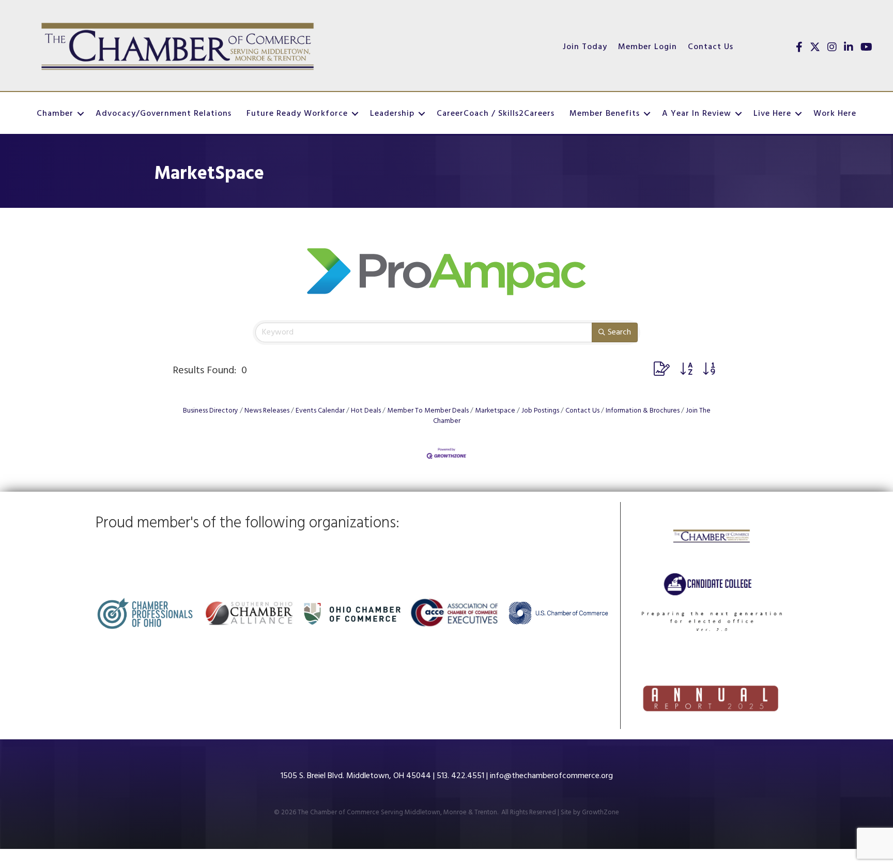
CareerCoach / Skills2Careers (496, 113)
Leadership (392, 113)
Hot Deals (366, 410)
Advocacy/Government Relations (164, 113)
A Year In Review (696, 113)
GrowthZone (600, 812)
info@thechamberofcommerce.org (551, 776)
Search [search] (619, 332)
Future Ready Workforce (297, 113)
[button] (662, 370)
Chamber (55, 113)
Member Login (647, 47)
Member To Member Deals (428, 410)
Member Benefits (604, 113)
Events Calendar (320, 410)
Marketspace (495, 410)
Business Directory (210, 410)
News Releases (266, 410)
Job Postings (540, 410)
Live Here (772, 113)
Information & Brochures (643, 410)
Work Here (834, 113)
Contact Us (710, 47)
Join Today (585, 47)
